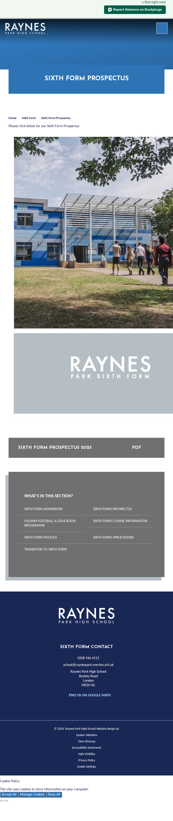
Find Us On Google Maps (90, 695)
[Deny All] (6, 800)
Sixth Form (29, 118)
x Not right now (154, 2)
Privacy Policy (86, 760)
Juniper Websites (86, 735)
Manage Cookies (32, 794)
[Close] (2, 800)
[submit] (162, 28)
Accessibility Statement (86, 748)
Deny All (54, 794)
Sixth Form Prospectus (56, 118)
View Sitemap (86, 741)
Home (12, 118)
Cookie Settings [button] (86, 766)
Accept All (9, 794)
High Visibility (86, 754)
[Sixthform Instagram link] (85, 632)
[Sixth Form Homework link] (95, 632)
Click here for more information (113, 789)
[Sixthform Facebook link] (75, 632)
